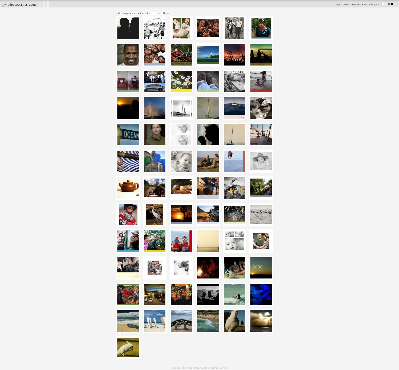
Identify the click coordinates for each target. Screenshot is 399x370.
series (346, 4)
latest (338, 4)
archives (355, 4)
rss (377, 4)
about (364, 4)
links (371, 4)
